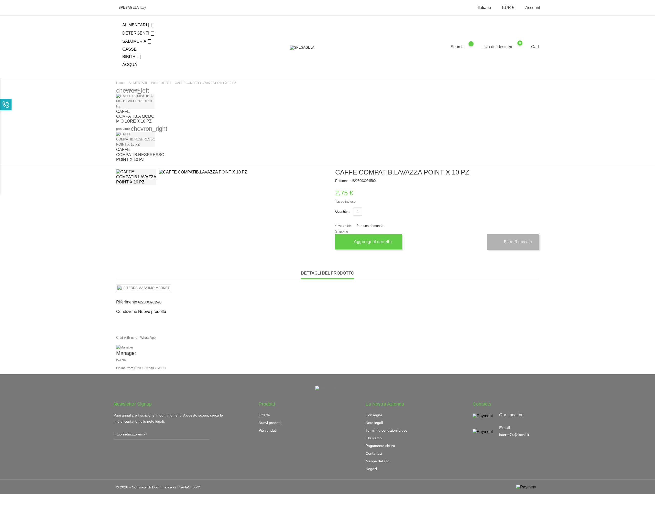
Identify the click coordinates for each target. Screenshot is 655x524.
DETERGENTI (138, 33)
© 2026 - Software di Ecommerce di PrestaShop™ (158, 487)
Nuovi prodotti (270, 423)
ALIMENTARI (137, 25)
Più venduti (268, 430)
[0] (524, 46)
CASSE (129, 49)
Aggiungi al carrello (372, 241)
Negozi (371, 469)
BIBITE (131, 56)
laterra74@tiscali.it (514, 435)
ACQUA (129, 64)
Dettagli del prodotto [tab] (327, 273)
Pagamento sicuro (380, 446)
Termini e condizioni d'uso (386, 430)
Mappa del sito (377, 461)
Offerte (264, 415)
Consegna (374, 415)
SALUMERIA (137, 41)
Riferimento (126, 302)
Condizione (126, 311)
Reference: (343, 181)
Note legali (374, 423)
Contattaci (374, 453)
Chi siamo (374, 438)
